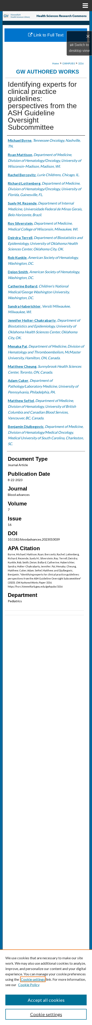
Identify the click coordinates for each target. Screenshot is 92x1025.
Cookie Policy (29, 985)
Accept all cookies (46, 1000)
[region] (46, 987)
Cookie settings (33, 979)
